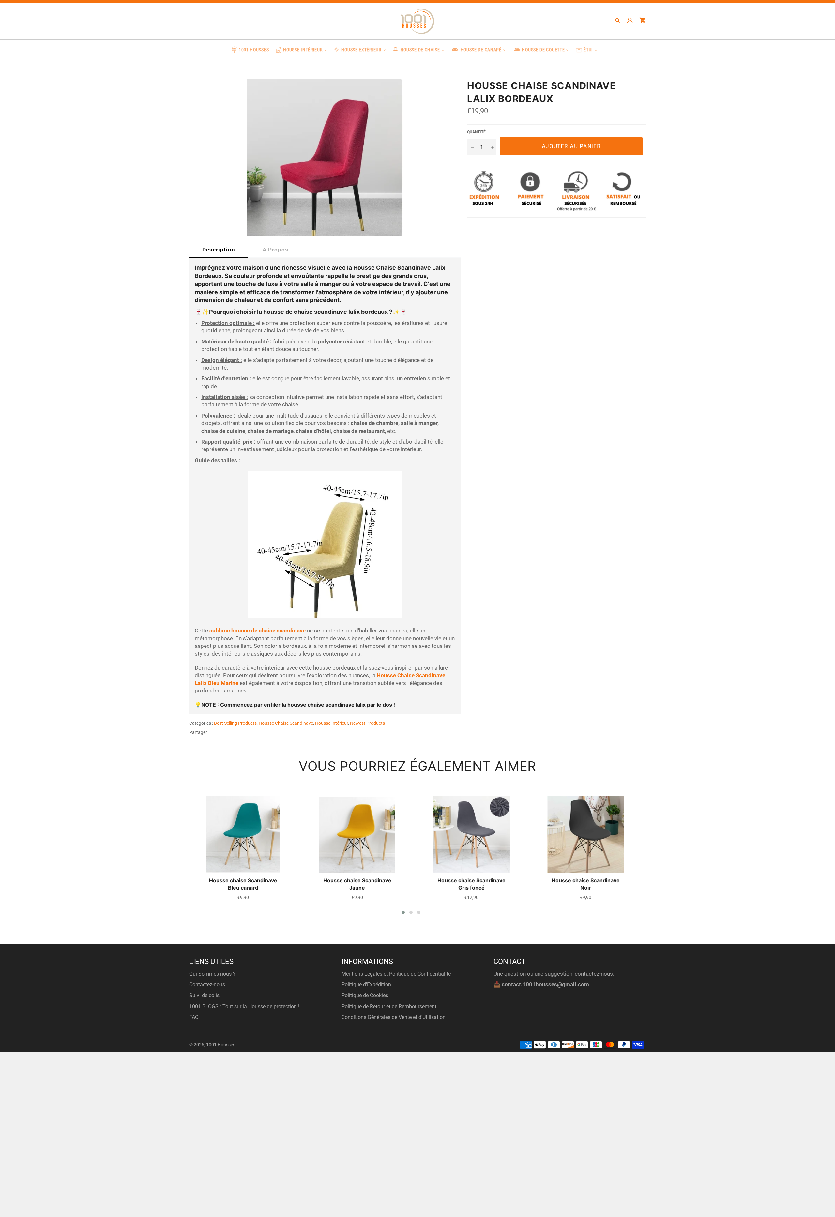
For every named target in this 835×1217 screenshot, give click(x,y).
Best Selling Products (235, 723)
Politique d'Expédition (366, 984)
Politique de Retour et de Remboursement (389, 1006)
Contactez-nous (207, 984)
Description (218, 249)
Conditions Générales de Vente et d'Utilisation (394, 1017)
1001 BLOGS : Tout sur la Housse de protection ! (244, 1006)
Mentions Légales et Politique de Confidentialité (396, 974)
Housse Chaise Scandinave (286, 723)
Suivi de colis (204, 995)
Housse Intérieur (331, 723)
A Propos (275, 249)
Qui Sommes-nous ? (212, 974)
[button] (403, 912)
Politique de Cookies (365, 995)
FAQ (194, 1017)
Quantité (476, 132)
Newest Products (367, 723)
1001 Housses (220, 1044)
